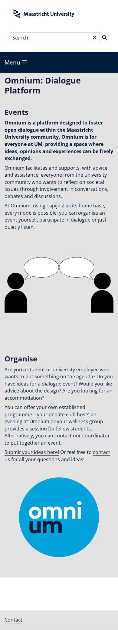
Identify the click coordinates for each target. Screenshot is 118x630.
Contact (13, 619)
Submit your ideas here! (32, 452)
